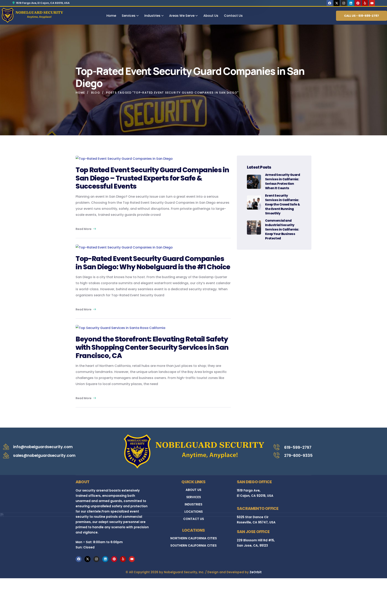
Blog (95, 93)
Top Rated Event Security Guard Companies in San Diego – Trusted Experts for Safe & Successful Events (152, 178)
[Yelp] (365, 3)
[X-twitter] (337, 3)
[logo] (32, 15)
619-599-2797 (297, 447)
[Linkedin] (351, 3)
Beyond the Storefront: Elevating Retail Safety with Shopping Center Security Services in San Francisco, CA (152, 347)
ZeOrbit (256, 572)
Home (80, 93)
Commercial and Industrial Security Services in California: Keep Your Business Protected (282, 229)
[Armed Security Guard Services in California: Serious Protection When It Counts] (254, 182)
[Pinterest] (358, 3)
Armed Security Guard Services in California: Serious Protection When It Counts (282, 181)
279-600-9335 (298, 455)
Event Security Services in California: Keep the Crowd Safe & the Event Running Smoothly (282, 204)
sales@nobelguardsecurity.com (44, 455)
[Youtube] (372, 3)
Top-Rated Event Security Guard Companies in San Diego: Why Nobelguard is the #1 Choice (153, 263)
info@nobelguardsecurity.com (43, 447)
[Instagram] (344, 3)
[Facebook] (330, 3)
